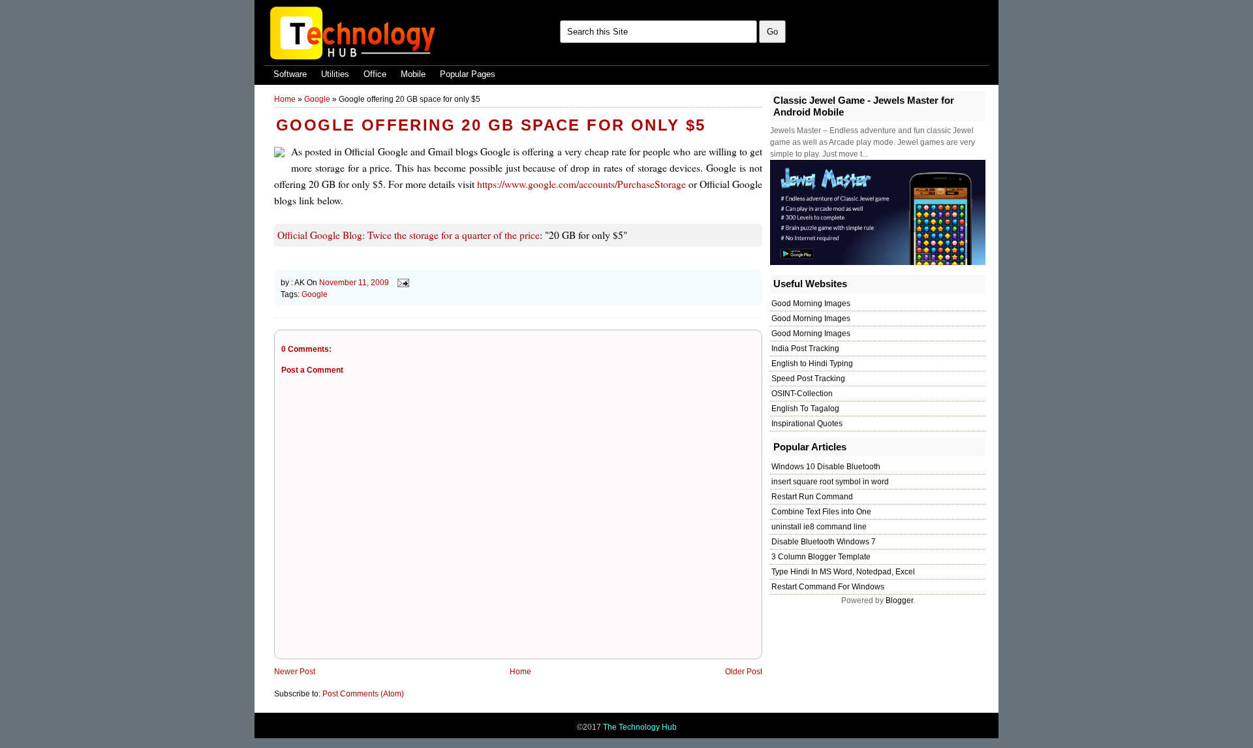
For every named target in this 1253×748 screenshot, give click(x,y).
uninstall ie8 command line (819, 526)
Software (290, 74)
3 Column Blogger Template (821, 556)
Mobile (413, 74)
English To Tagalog (805, 408)
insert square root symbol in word (830, 481)
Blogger (899, 600)
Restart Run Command (812, 496)
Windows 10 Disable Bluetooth (825, 466)
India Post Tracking (805, 348)
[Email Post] (401, 282)
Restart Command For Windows (827, 586)
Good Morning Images (810, 303)
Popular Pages (467, 74)
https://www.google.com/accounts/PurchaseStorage (581, 184)
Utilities (335, 74)
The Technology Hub (640, 727)
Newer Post (294, 671)
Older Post (743, 671)
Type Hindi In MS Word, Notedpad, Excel (843, 571)
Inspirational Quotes (807, 423)
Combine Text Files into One (821, 511)
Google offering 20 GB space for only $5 (491, 125)
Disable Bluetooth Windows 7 (823, 541)
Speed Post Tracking (808, 378)
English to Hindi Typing (812, 363)
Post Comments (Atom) (363, 693)
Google (317, 99)
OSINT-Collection (802, 393)
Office (375, 74)
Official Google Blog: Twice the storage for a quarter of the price (408, 235)
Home (285, 99)
